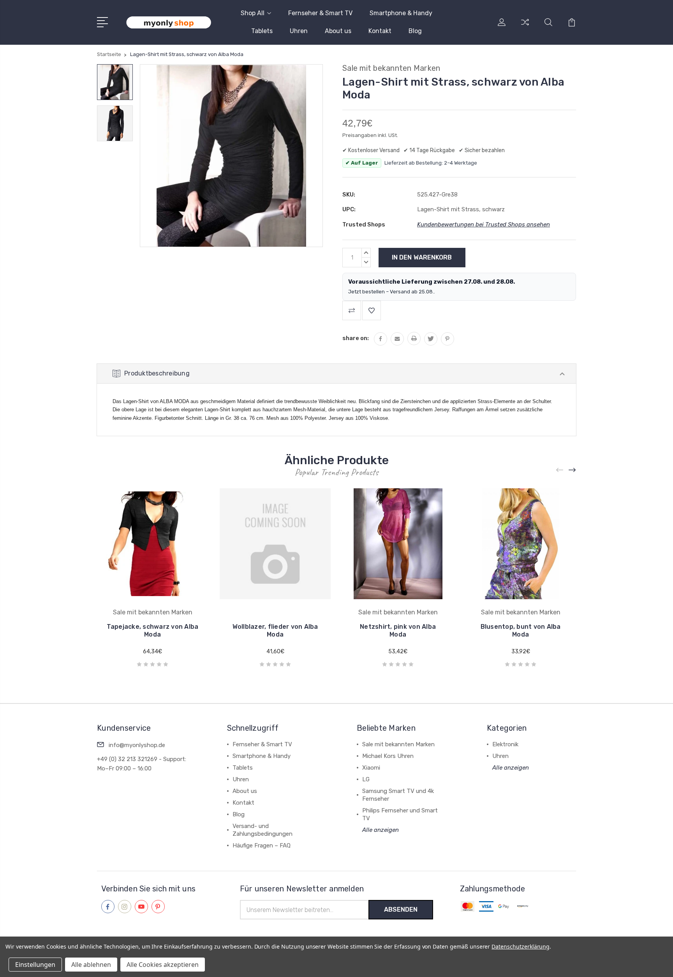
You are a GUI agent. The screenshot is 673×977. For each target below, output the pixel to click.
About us (338, 31)
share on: (355, 338)
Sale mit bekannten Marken (398, 744)
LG (366, 779)
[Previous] (560, 470)
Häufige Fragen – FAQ (262, 845)
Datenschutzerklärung (521, 946)
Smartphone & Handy (401, 13)
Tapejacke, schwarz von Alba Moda (153, 630)
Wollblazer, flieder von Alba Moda (275, 630)
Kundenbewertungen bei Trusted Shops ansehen (483, 224)
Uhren (299, 31)
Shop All (252, 13)
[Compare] (525, 27)
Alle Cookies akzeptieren (163, 964)
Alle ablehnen (91, 964)
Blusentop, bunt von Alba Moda (521, 630)
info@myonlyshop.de (137, 745)
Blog (415, 31)
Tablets (262, 31)
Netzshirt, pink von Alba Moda (398, 630)
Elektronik (505, 744)
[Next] (572, 470)
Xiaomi (371, 767)
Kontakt (379, 31)
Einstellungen (35, 964)
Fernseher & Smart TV (320, 13)
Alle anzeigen (380, 829)
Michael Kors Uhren (388, 755)
